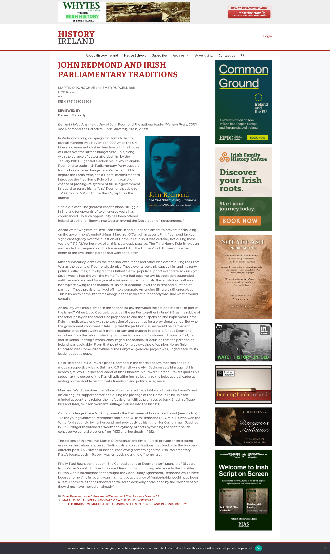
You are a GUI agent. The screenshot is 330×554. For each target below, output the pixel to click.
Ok (258, 548)
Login (267, 36)
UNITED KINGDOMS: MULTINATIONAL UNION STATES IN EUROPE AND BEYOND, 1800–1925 (125, 503)
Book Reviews (71, 496)
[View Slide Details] (124, 12)
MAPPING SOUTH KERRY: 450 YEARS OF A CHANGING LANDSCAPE (107, 500)
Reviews (138, 496)
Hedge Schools (135, 55)
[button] (242, 55)
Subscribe (159, 55)
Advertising (204, 55)
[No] (325, 548)
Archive (178, 55)
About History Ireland (102, 55)
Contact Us (227, 55)
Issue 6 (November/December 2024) (107, 496)
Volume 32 (152, 496)
